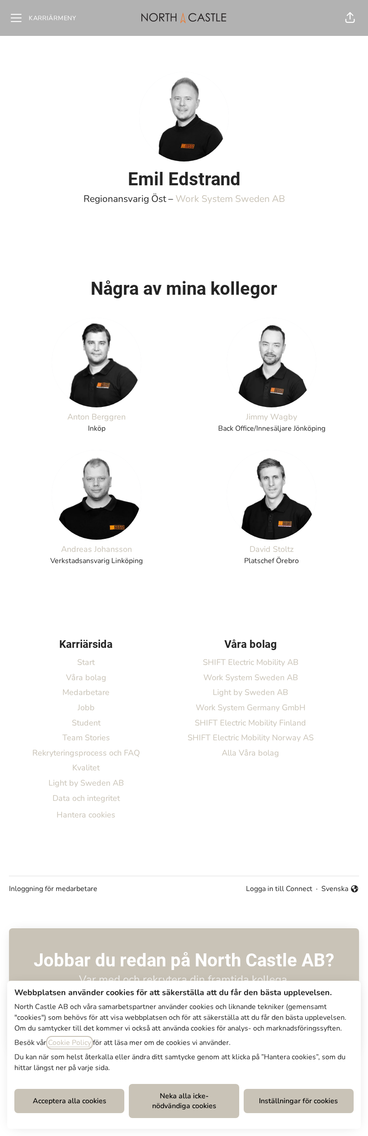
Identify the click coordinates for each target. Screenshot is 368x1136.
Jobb (86, 707)
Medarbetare (86, 692)
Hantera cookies (86, 814)
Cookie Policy (69, 1043)
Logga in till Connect (279, 889)
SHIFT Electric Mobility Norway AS (251, 737)
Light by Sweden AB (86, 783)
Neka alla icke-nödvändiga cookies (184, 1101)
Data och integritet (86, 798)
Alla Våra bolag (250, 752)
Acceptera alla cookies (69, 1101)
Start (86, 662)
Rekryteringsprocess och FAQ (86, 752)
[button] (350, 18)
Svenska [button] (336, 889)
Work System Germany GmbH (251, 707)
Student (86, 722)
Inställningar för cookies (298, 1101)
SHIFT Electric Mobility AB (250, 662)
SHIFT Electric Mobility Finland (250, 722)
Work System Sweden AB (230, 198)
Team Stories (86, 737)
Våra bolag (86, 677)
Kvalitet (86, 767)
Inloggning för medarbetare (53, 889)
